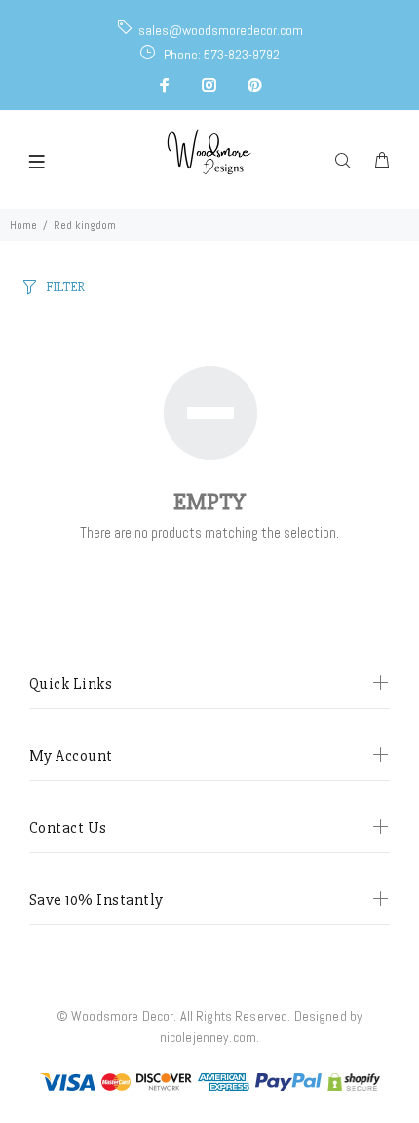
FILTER (65, 287)
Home (23, 225)
